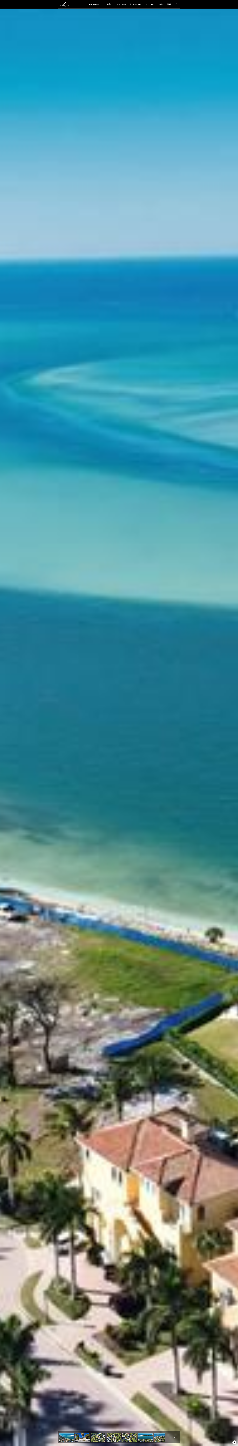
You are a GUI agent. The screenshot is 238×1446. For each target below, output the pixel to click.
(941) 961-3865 (165, 4)
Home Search (121, 4)
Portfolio (108, 4)
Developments (135, 4)
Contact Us (150, 4)
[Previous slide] (170, 1437)
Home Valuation (94, 4)
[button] (66, 1437)
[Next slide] (174, 1437)
